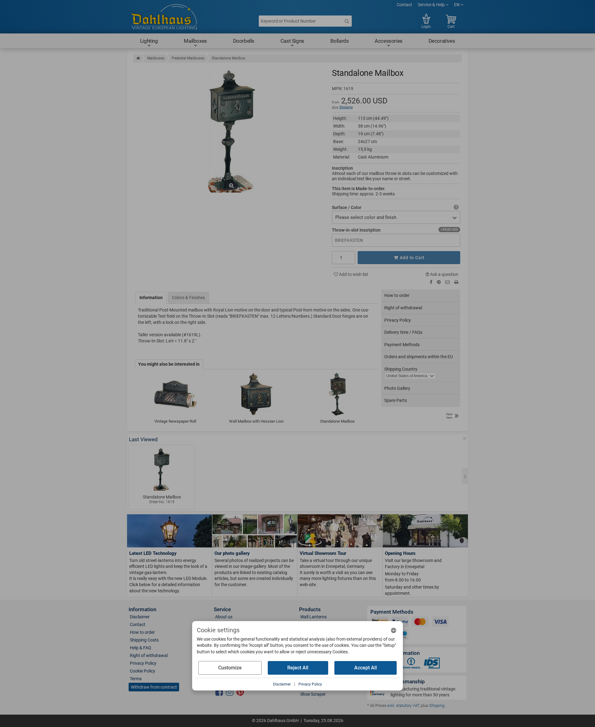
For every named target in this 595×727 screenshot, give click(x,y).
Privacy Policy (397, 320)
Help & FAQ (140, 647)
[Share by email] (447, 282)
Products (310, 609)
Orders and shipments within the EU (418, 356)
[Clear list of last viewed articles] (464, 438)
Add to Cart (412, 257)
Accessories (389, 41)
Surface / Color (346, 207)
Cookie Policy (142, 670)
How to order (396, 295)
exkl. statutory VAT (403, 705)
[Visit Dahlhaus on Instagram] (229, 692)
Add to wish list (353, 274)
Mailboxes (195, 41)
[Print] (456, 282)
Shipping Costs (144, 640)
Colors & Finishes (188, 297)
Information (151, 297)
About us (223, 616)
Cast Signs (292, 41)
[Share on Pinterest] (439, 282)
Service (222, 609)
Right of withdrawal (403, 307)
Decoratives (442, 41)
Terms (136, 678)
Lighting (149, 41)
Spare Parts (395, 400)
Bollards (339, 41)
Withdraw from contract (154, 687)
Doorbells (243, 41)
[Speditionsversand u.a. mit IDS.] (432, 664)
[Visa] (440, 622)
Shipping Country (400, 369)
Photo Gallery (397, 388)
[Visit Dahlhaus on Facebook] (219, 692)
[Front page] (138, 58)
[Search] (347, 21)
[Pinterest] (240, 692)
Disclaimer (140, 616)
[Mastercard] (420, 622)
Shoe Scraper (313, 694)
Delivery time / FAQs (403, 332)
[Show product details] (162, 469)
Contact (404, 4)
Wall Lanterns (313, 616)
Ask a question (443, 274)
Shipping (346, 107)
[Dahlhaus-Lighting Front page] (164, 17)
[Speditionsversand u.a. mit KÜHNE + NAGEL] (411, 664)
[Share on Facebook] (431, 282)
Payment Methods (402, 344)
